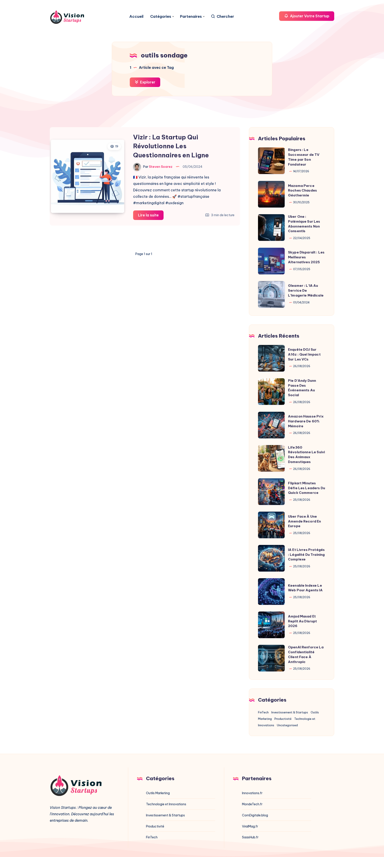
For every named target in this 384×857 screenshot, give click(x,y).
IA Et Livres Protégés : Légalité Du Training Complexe (306, 555)
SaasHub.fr (250, 837)
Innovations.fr (252, 793)
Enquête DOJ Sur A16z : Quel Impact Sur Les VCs (304, 354)
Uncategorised (287, 725)
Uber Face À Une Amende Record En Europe (304, 521)
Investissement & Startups (289, 712)
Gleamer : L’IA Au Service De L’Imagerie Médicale (306, 290)
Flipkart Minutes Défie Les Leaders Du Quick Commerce (306, 488)
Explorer (147, 82)
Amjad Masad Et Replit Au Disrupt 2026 (302, 621)
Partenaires (191, 16)
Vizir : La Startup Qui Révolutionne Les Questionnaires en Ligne (171, 146)
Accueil (136, 16)
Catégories (160, 16)
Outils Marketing (158, 793)
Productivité (283, 718)
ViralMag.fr (250, 826)
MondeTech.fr (252, 804)
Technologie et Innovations (166, 804)
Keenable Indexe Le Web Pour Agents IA (305, 587)
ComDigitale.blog (255, 815)
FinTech (263, 712)
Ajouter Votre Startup (309, 16)
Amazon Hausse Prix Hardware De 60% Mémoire (306, 421)
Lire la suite (151, 216)
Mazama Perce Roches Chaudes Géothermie (302, 191)
